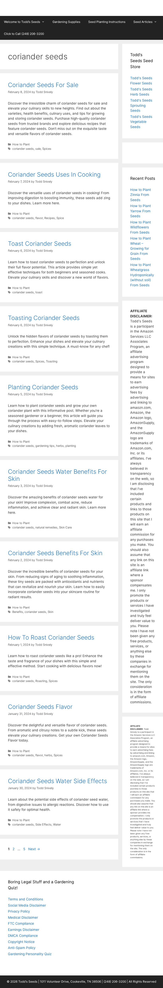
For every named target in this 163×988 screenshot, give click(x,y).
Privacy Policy (19, 911)
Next (34, 849)
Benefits (17, 611)
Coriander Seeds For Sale (43, 84)
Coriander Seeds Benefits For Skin (55, 553)
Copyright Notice (21, 942)
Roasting (41, 681)
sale (38, 148)
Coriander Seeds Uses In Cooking (54, 174)
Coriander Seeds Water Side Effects (57, 781)
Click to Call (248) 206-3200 (24, 34)
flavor (39, 218)
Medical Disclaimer (23, 918)
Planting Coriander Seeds (43, 387)
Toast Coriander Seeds (39, 243)
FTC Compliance (21, 923)
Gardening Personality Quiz (29, 954)
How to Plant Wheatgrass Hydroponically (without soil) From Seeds (142, 275)
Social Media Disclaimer (27, 905)
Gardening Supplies (66, 22)
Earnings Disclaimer (23, 930)
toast (38, 292)
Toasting (51, 361)
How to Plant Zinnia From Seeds (140, 195)
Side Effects (43, 824)
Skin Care (65, 527)
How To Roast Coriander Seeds (51, 637)
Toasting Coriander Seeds (44, 317)
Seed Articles (142, 22)
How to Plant (21, 144)
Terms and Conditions (25, 899)
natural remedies (46, 527)
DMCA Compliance (23, 936)
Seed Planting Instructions (106, 22)
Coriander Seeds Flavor (40, 706)
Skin (50, 611)
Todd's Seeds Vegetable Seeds (141, 122)
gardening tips (44, 445)
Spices (46, 148)
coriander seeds (23, 148)
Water (57, 824)
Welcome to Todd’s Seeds (22, 22)
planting (70, 445)
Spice (60, 218)
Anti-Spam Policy (21, 948)
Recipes (49, 218)
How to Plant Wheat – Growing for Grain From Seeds (140, 248)
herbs (60, 445)
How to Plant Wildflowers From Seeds (140, 227)
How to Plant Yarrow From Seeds (140, 211)
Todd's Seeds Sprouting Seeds (141, 105)
